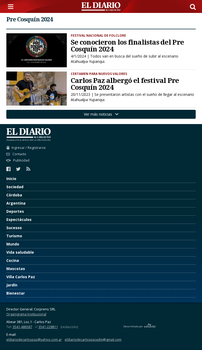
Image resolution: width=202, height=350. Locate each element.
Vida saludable (20, 252)
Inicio (11, 178)
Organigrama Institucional (26, 314)
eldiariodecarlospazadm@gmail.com (93, 339)
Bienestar (15, 293)
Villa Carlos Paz (20, 276)
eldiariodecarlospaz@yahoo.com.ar (34, 339)
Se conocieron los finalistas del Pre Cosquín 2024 (127, 45)
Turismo (14, 235)
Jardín (11, 284)
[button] (193, 6)
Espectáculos (19, 219)
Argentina (16, 203)
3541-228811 (48, 327)
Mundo (12, 244)
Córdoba (14, 194)
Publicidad (20, 160)
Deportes (15, 211)
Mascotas (15, 268)
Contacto (19, 154)
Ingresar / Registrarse (29, 147)
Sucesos (14, 227)
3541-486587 (22, 327)
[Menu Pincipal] (11, 6)
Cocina (12, 260)
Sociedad (14, 186)
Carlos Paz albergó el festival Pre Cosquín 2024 (125, 84)
